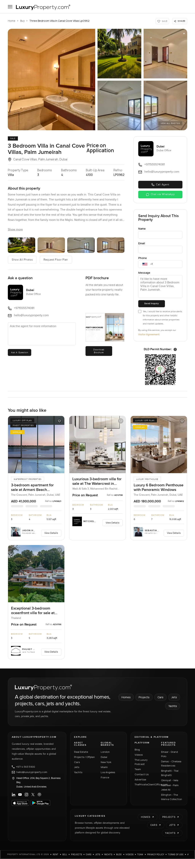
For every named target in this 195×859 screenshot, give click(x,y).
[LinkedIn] (13, 794)
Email (141, 243)
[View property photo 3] (165, 53)
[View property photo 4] (119, 105)
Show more (15, 229)
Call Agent (162, 184)
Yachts (172, 706)
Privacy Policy (155, 854)
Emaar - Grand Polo (169, 754)
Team (138, 769)
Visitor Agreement (148, 334)
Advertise (140, 779)
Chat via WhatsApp (163, 194)
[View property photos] (51, 79)
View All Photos (170, 123)
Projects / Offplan (84, 757)
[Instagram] (26, 794)
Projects (144, 697)
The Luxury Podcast (141, 762)
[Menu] (10, 6)
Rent (56, 854)
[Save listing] (59, 421)
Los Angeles (108, 772)
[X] (33, 794)
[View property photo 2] (119, 53)
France (105, 777)
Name (142, 228)
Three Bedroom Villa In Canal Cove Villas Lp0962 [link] (59, 21)
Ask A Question (19, 352)
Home (11, 21)
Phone (142, 258)
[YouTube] (20, 794)
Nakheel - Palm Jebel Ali (170, 787)
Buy (22, 21)
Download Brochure (98, 351)
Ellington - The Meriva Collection (171, 797)
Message (144, 272)
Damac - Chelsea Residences (171, 763)
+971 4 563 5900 (25, 766)
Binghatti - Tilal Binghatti (169, 773)
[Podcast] (39, 794)
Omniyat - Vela (169, 780)
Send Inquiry (151, 303)
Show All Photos (22, 259)
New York (106, 762)
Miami (104, 767)
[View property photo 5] (165, 105)
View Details (51, 533)
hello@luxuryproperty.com (31, 772)
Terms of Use (175, 854)
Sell (64, 854)
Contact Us (142, 774)
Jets (174, 697)
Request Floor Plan (56, 259)
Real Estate (81, 752)
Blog (137, 749)
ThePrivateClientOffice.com (146, 784)
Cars (160, 697)
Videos (139, 754)
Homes (126, 697)
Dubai (104, 757)
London (105, 752)
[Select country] (145, 264)
